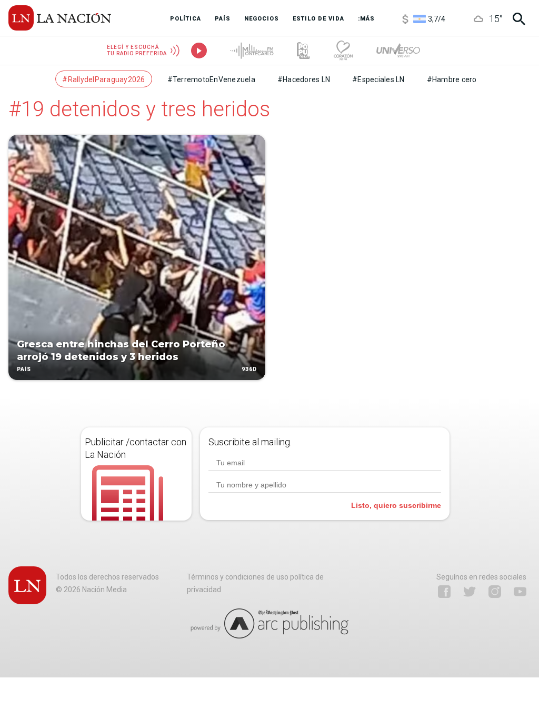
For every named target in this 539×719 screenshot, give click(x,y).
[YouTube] (520, 591)
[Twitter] (469, 591)
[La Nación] (59, 18)
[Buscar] (519, 19)
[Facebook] (444, 591)
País (24, 369)
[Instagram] (494, 591)
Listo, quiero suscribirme (396, 505)
